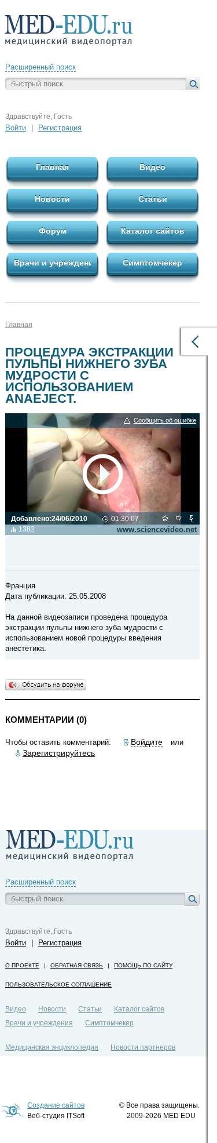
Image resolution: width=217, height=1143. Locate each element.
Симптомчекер (109, 1023)
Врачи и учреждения (39, 1023)
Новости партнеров (143, 1047)
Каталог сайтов (139, 1009)
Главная (18, 325)
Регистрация (60, 127)
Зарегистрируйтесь (59, 753)
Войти (15, 127)
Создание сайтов (55, 1105)
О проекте (22, 965)
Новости (52, 1009)
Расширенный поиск (40, 67)
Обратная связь (76, 965)
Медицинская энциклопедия (51, 1047)
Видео (15, 1009)
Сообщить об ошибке (165, 420)
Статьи (90, 1009)
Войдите (147, 742)
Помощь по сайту (143, 965)
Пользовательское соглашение (58, 984)
